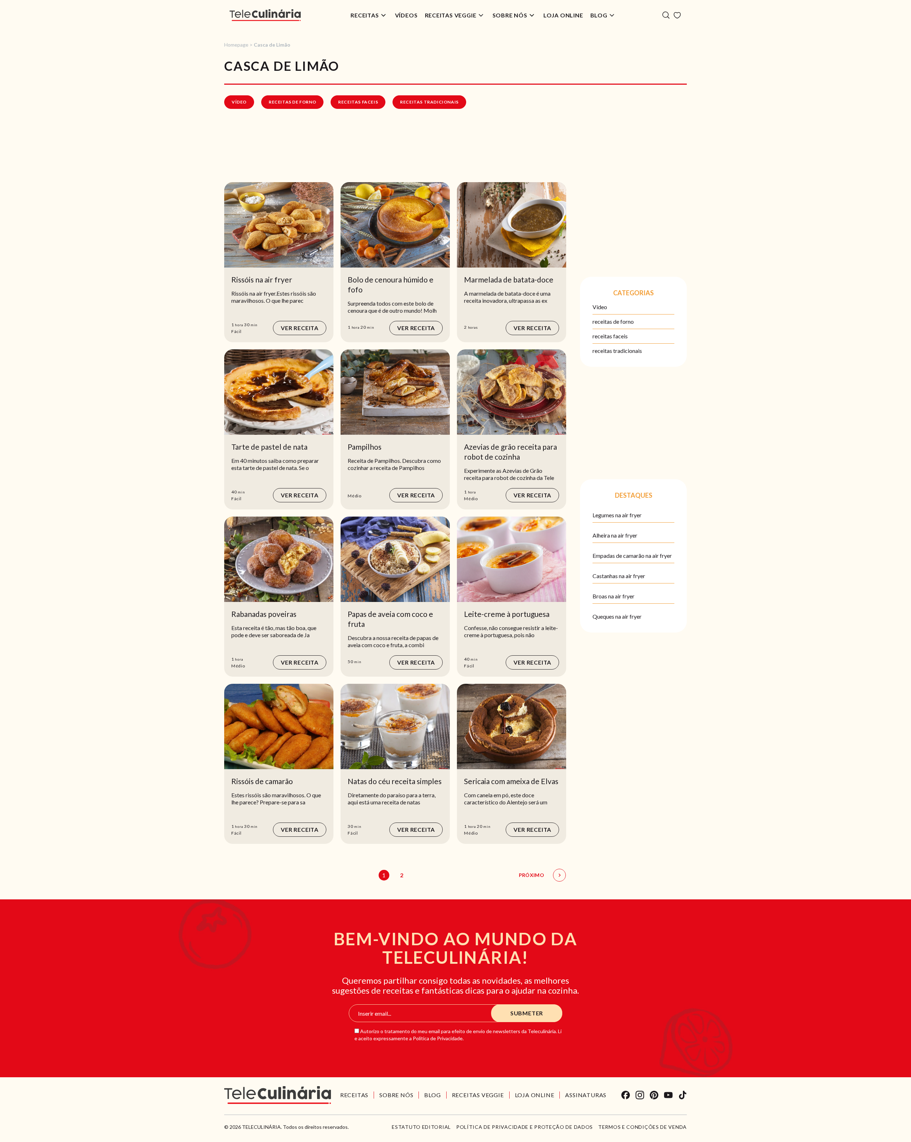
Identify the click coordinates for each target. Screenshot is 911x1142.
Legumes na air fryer (617, 515)
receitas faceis (358, 102)
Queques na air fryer (617, 616)
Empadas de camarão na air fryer (632, 555)
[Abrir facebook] (625, 1095)
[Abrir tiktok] (682, 1095)
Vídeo (239, 102)
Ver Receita (299, 327)
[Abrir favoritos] (677, 15)
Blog (598, 15)
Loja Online (563, 15)
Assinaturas (585, 1094)
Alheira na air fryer (615, 535)
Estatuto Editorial (421, 1127)
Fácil (236, 331)
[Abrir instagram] (640, 1095)
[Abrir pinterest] (654, 1095)
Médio (355, 495)
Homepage (236, 45)
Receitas (365, 15)
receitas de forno (292, 102)
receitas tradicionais (429, 102)
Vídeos (406, 15)
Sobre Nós (510, 15)
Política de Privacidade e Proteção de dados (524, 1127)
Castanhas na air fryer (619, 575)
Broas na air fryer (613, 596)
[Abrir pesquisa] (666, 15)
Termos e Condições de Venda (642, 1127)
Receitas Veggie (450, 15)
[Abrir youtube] (668, 1095)
